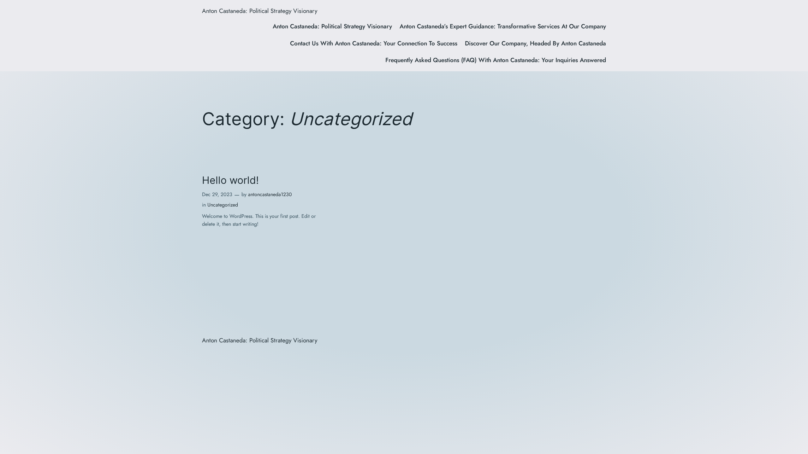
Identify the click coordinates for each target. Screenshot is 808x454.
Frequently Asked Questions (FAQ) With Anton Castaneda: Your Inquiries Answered (495, 59)
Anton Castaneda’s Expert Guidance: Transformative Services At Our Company (503, 26)
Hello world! (230, 180)
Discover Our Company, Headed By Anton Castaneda (535, 43)
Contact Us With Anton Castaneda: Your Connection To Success (373, 43)
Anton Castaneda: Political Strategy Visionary (259, 10)
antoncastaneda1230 (270, 194)
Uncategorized (222, 204)
